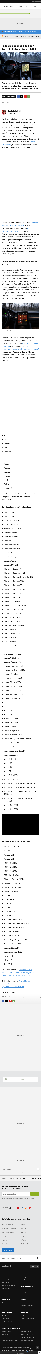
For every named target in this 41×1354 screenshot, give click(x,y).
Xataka (4, 1277)
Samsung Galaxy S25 (22, 1178)
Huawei (4, 1236)
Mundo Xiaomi (6, 1288)
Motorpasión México (27, 1340)
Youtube (18, 1207)
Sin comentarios (9, 96)
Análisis (23, 1225)
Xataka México (6, 1332)
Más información (31, 1352)
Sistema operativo (15, 997)
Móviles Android (7, 1225)
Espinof (23, 1293)
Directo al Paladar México (10, 1340)
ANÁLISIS (5, 6)
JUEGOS (34, 6)
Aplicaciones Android (9, 1228)
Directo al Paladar (7, 1303)
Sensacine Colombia (27, 1337)
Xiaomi (4, 1240)
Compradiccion (7, 1321)
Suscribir (34, 1194)
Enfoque (27, 997)
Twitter (21, 96)
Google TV (7, 36)
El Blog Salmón (25, 1316)
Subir (33, 1266)
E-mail (28, 96)
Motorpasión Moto (27, 1306)
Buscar (38, 1258)
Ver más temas (8, 1250)
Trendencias (6, 1316)
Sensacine (24, 1290)
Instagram (22, 1207)
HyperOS (15, 36)
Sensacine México (27, 1334)
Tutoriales (24, 1228)
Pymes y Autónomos (27, 1319)
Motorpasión (25, 1303)
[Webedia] (36, 1)
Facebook (18, 96)
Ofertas (23, 1240)
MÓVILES (13, 6)
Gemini (23, 36)
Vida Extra (24, 1280)
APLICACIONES (24, 6)
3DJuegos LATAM (26, 1332)
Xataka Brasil (6, 1334)
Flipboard (25, 96)
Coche (36, 997)
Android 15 (24, 1244)
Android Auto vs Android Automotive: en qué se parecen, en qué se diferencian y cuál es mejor (20, 973)
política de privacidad (28, 1198)
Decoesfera (5, 1319)
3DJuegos (24, 1277)
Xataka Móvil (6, 1280)
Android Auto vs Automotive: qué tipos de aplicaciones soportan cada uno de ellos (18, 984)
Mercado (24, 1232)
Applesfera (5, 1283)
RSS (26, 1207)
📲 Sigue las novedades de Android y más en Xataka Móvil (19, 31)
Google (23, 1236)
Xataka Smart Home (8, 1285)
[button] (14, 111)
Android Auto (6, 1244)
